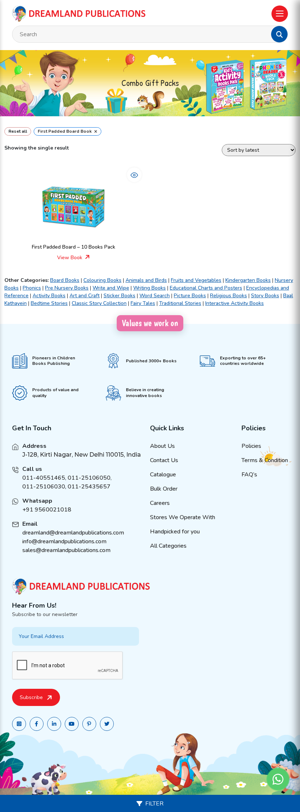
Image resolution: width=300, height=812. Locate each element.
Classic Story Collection (99, 303)
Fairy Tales (143, 303)
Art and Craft (85, 295)
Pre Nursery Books (67, 287)
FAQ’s (249, 475)
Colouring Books (102, 280)
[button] (279, 34)
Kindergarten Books (248, 280)
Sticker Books (119, 295)
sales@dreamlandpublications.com (66, 550)
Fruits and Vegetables (196, 280)
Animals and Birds (146, 280)
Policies (251, 446)
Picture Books (190, 295)
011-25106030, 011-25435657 (66, 487)
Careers (160, 503)
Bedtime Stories (49, 303)
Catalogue (163, 475)
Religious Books (228, 295)
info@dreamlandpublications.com (64, 541)
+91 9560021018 (46, 510)
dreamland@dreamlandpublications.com (73, 533)
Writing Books (149, 287)
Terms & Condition (264, 460)
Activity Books (49, 295)
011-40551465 (43, 478)
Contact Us (164, 460)
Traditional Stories (180, 303)
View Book (70, 257)
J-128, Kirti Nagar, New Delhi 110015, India (81, 454)
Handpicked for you (175, 532)
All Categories (168, 546)
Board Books (64, 280)
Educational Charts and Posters (206, 287)
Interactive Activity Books (234, 303)
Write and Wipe (111, 287)
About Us (162, 446)
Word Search (154, 295)
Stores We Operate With (182, 517)
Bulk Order (163, 489)
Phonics (32, 287)
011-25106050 (89, 478)
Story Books (265, 295)
